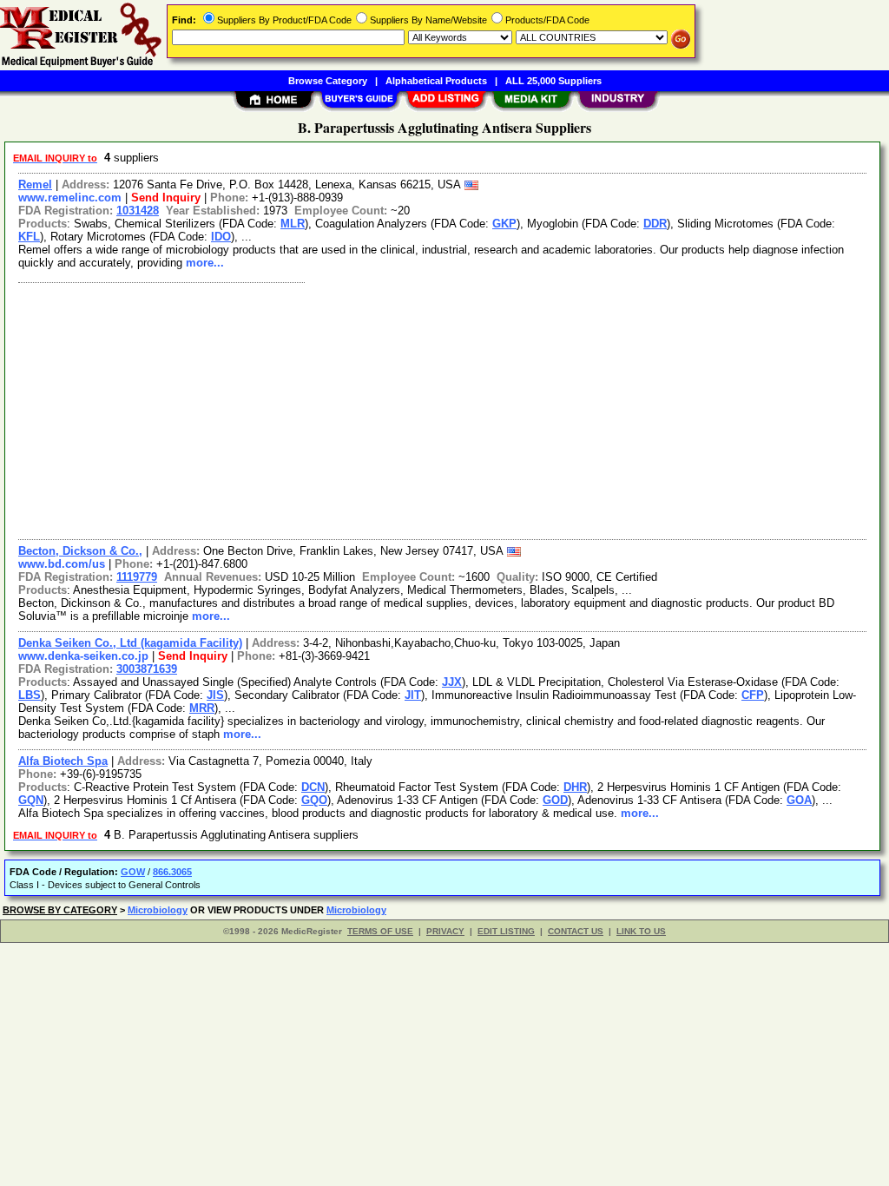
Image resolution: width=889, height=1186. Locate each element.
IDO (221, 236)
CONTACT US (575, 931)
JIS (215, 695)
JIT (413, 695)
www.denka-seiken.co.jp (83, 655)
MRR (201, 708)
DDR (655, 223)
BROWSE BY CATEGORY (60, 910)
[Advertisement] (443, 408)
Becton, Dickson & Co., (80, 550)
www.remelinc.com (70, 197)
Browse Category (327, 81)
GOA (799, 800)
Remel (35, 184)
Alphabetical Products (436, 81)
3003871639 (146, 668)
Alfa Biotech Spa (63, 761)
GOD (555, 800)
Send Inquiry (166, 197)
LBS (29, 695)
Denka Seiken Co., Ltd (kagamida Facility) (130, 642)
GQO (314, 800)
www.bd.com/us (61, 563)
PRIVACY (445, 931)
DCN (313, 787)
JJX (452, 682)
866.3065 (172, 871)
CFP (752, 695)
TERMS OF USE (380, 931)
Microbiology (158, 910)
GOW (133, 871)
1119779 (136, 576)
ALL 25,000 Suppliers (553, 81)
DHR (575, 787)
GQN (30, 800)
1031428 (137, 210)
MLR (292, 223)
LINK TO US (641, 931)
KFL (29, 236)
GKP (504, 223)
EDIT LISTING (506, 931)
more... (205, 262)
